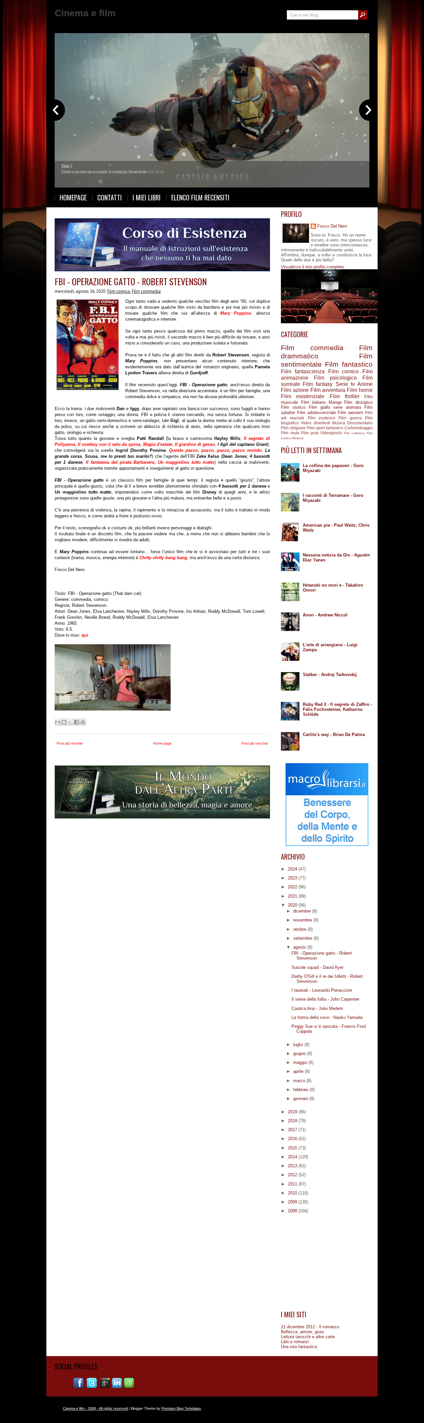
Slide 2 (67, 166)
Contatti (109, 197)
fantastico (334, 428)
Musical (297, 438)
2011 (293, 1184)
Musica (338, 423)
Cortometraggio (358, 428)
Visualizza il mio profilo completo (312, 266)
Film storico (293, 407)
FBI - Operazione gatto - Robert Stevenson (131, 281)
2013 (293, 1165)
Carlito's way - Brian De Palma (334, 734)
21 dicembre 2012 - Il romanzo (310, 1326)
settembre (303, 938)
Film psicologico (335, 378)
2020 (293, 905)
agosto (300, 947)
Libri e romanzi (295, 1341)
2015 (293, 1147)
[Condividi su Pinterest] (83, 722)
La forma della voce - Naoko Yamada (327, 1017)
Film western (350, 412)
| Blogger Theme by (164, 1408)
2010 (293, 1192)
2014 (293, 1156)
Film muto (290, 433)
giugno (300, 1053)
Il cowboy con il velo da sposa (109, 444)
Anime (365, 384)
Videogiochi (331, 433)
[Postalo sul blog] (64, 722)
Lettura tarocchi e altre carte (308, 1336)
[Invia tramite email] (57, 722)
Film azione (295, 390)
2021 (293, 896)
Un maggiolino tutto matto (186, 462)
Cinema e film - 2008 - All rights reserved (95, 1408)
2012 (293, 1174)
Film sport (316, 428)
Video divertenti (315, 423)
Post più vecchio (254, 743)
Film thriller (344, 396)
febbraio (301, 1089)
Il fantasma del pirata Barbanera (120, 462)
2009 (293, 1201)
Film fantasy (318, 384)
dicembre (302, 911)
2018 (293, 1120)
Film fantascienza (303, 371)
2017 (293, 1129)
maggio (300, 1062)
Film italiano (313, 402)
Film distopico (358, 402)
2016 (293, 1138)
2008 (293, 1210)
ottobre (300, 929)
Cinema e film (85, 13)
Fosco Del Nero (332, 226)
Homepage (73, 197)
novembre (303, 920)
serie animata (347, 407)
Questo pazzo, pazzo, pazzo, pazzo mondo (215, 450)
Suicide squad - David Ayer (318, 967)
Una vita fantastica (299, 1346)
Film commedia (146, 291)
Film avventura (327, 390)
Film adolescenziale (316, 412)
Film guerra (350, 418)
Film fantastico (349, 364)
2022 (293, 886)
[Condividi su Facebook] (76, 722)
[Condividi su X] (70, 722)
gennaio (301, 1098)
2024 (293, 869)
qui (84, 635)
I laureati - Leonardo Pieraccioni (322, 990)
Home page (162, 743)
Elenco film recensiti (200, 197)
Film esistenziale (302, 396)
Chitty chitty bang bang (163, 557)
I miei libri (146, 197)
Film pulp (310, 433)
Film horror (360, 390)
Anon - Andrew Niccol (325, 614)
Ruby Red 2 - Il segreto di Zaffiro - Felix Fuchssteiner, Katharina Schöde (337, 709)
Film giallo (319, 407)
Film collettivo (354, 433)
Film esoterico (321, 418)
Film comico (118, 291)
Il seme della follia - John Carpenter (325, 999)
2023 (293, 877)
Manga (335, 402)
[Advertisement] (327, 1262)
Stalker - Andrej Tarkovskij (330, 674)
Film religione (293, 428)
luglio (298, 1044)
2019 (293, 1111)
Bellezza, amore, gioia (302, 1331)
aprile (299, 1071)
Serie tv (345, 384)
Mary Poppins (235, 313)
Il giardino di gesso (195, 444)
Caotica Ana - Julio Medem (317, 1008)
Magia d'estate (157, 444)
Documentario (360, 423)
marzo (299, 1080)
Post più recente (70, 743)
